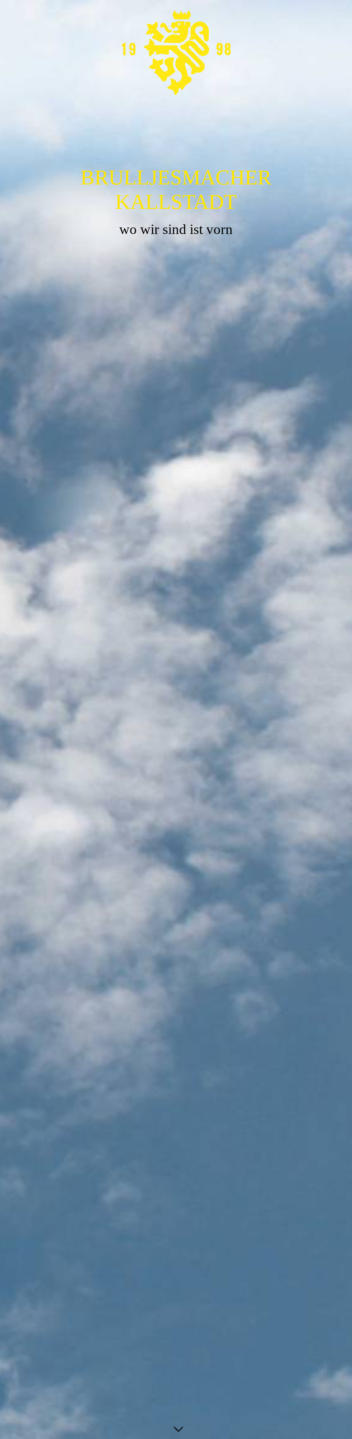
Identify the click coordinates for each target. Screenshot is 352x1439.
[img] (176, 719)
